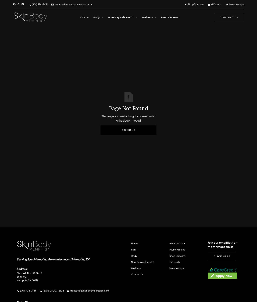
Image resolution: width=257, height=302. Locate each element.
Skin (82, 17)
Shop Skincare (177, 255)
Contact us (229, 17)
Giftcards (174, 262)
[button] (84, 17)
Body (96, 17)
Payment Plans (177, 249)
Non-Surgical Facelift (121, 17)
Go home (129, 130)
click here (221, 256)
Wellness (147, 17)
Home (134, 243)
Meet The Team (170, 17)
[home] (30, 17)
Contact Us (137, 274)
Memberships (176, 268)
